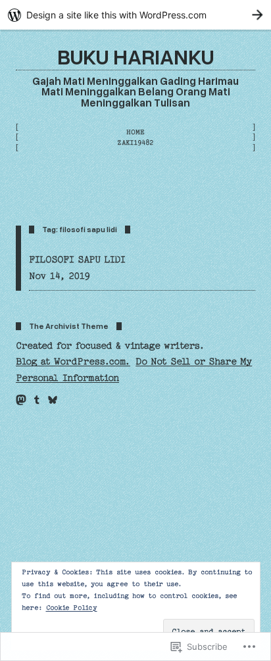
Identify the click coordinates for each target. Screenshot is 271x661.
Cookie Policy (71, 607)
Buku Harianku (135, 56)
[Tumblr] (37, 400)
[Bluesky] (52, 400)
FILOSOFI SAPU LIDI (77, 259)
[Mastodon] (21, 400)
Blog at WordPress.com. (73, 361)
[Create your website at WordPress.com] (135, 15)
